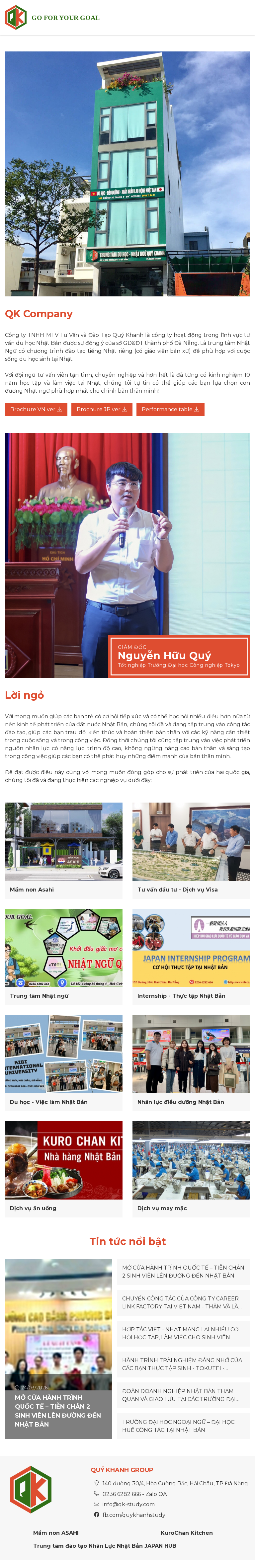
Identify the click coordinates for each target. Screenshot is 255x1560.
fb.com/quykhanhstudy (134, 1515)
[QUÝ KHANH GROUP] (16, 17)
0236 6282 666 (122, 1494)
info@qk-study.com (129, 1504)
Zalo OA (156, 1494)
